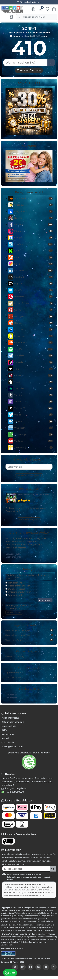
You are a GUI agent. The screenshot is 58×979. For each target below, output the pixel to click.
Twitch (33, 401)
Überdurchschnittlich (18, 586)
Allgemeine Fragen (28, 640)
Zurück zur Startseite (29, 70)
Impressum (8, 734)
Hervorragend (14, 583)
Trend (21, 578)
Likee (33, 264)
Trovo (33, 382)
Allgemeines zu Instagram (28, 630)
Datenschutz (8, 726)
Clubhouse (33, 204)
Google (33, 237)
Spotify (33, 349)
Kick (33, 250)
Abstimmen (45, 600)
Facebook (33, 224)
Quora (33, 309)
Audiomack (33, 198)
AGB (4, 730)
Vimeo (33, 414)
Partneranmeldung (14, 656)
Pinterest (33, 296)
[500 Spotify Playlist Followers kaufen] (11, 498)
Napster (33, 283)
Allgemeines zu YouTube (28, 635)
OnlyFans (33, 290)
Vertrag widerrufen (12, 746)
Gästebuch (7, 742)
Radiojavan (33, 316)
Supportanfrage (13, 672)
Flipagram (33, 231)
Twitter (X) (33, 408)
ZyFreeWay (33, 447)
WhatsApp (33, 434)
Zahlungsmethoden (12, 721)
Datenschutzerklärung (24, 884)
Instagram (33, 244)
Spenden (19, 948)
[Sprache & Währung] (33, 9)
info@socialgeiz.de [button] (15, 788)
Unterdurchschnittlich (19, 592)
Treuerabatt (12, 695)
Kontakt (6, 738)
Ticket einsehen (13, 677)
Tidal (33, 368)
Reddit (33, 323)
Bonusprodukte (14, 554)
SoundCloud (33, 342)
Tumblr (33, 395)
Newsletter (11, 697)
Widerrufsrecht (10, 717)
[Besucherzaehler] (8, 953)
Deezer (33, 218)
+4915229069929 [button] (14, 791)
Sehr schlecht (14, 595)
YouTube (33, 441)
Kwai (33, 257)
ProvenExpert (33, 303)
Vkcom (33, 421)
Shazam (33, 329)
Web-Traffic (33, 428)
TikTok (33, 375)
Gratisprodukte (13, 557)
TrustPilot (33, 388)
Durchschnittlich (16, 589)
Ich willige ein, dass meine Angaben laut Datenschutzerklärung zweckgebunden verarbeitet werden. (29, 877)
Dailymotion (33, 211)
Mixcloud (33, 277)
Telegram (33, 355)
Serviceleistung (47, 921)
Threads (33, 362)
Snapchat (33, 336)
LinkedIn (33, 270)
